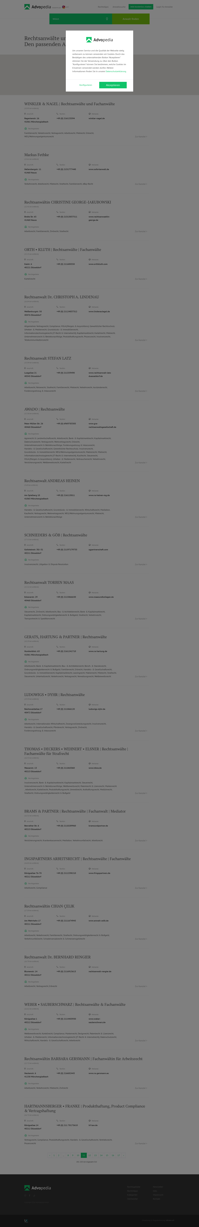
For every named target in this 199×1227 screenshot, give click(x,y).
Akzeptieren (113, 85)
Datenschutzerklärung (116, 71)
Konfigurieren (85, 85)
